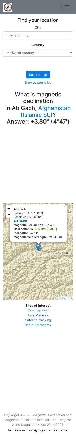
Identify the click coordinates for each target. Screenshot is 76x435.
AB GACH (20, 221)
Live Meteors (38, 315)
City (38, 27)
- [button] (8, 214)
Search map (38, 74)
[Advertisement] (38, 165)
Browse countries (38, 82)
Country (38, 45)
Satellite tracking (38, 320)
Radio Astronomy (38, 325)
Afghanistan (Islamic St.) (45, 111)
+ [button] (8, 208)
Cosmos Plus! (38, 310)
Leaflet (62, 298)
